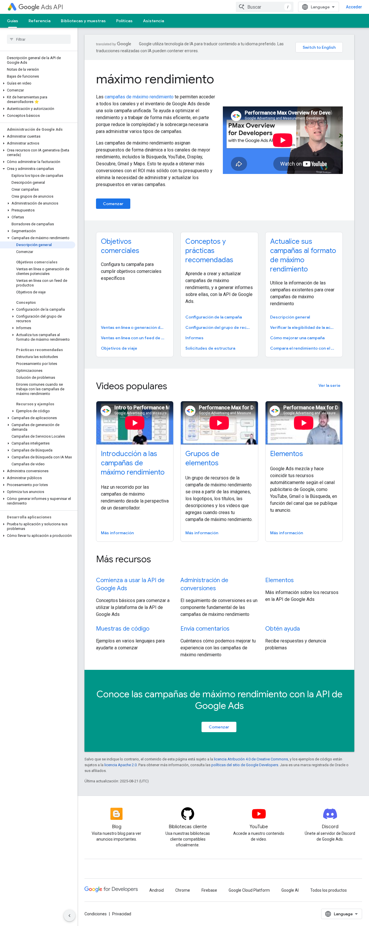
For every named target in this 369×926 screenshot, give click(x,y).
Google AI (290, 890)
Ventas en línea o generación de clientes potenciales (134, 327)
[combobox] (264, 7)
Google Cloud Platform (249, 890)
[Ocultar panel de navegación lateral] (69, 915)
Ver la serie (329, 385)
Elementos (286, 453)
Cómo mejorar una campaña (297, 337)
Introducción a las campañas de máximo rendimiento (133, 463)
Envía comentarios (204, 628)
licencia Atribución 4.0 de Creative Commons (251, 759)
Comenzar (113, 203)
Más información (117, 532)
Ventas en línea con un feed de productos (134, 337)
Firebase (209, 890)
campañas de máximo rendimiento (139, 97)
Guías (12, 20)
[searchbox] (39, 39)
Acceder (354, 7)
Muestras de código (122, 628)
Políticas (124, 20)
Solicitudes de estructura (210, 348)
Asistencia (153, 20)
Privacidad (121, 914)
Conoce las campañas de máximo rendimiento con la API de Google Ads (219, 699)
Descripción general (290, 317)
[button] (37, 83)
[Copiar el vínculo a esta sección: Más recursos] (159, 559)
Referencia (39, 20)
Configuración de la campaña (213, 317)
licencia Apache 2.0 (120, 765)
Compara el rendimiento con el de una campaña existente (303, 348)
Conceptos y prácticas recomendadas (209, 250)
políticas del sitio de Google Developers (244, 765)
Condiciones (95, 914)
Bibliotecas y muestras (83, 20)
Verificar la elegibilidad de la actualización (303, 327)
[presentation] (206, 386)
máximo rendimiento (155, 79)
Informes (194, 337)
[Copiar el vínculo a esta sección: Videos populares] (175, 386)
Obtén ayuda (282, 628)
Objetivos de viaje (119, 348)
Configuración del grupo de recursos (218, 327)
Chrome (182, 890)
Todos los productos (328, 890)
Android (156, 890)
